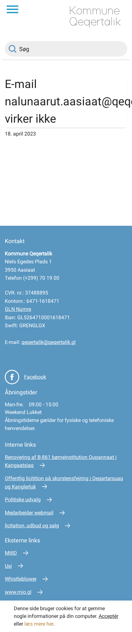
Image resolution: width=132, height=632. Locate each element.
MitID (11, 553)
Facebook (35, 377)
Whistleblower (21, 579)
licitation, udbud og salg (32, 525)
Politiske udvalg (23, 499)
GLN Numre (18, 309)
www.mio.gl (18, 592)
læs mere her (38, 624)
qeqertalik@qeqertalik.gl (48, 342)
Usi (8, 566)
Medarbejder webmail (29, 513)
